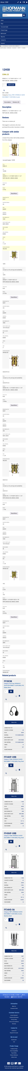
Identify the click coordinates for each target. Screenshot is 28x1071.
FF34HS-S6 (9, 909)
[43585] (10, 765)
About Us (3, 36)
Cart (14, 1041)
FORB (10, 759)
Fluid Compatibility (14, 1050)
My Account (3, 33)
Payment (3, 43)
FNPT (19, 48)
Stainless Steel (8, 916)
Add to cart (11, 84)
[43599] (10, 691)
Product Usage (4, 30)
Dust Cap (11, 683)
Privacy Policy (14, 1019)
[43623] (10, 841)
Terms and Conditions (14, 1021)
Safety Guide (14, 1057)
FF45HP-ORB (10, 833)
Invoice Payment (14, 1015)
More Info (14, 722)
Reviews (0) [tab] (16, 102)
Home (2, 20)
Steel (22, 761)
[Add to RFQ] (19, 696)
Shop (2, 23)
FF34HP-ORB (10, 757)
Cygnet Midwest (19, 1068)
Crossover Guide (4, 27)
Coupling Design (14, 1048)
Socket (14, 48)
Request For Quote (14, 1032)
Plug (19, 761)
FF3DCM (8, 681)
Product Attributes (14, 1055)
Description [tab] (7, 102)
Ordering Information (14, 1017)
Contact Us (3, 40)
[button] (16, 696)
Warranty (14, 1023)
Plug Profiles (14, 1053)
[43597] (10, 920)
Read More (14, 193)
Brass (9, 48)
